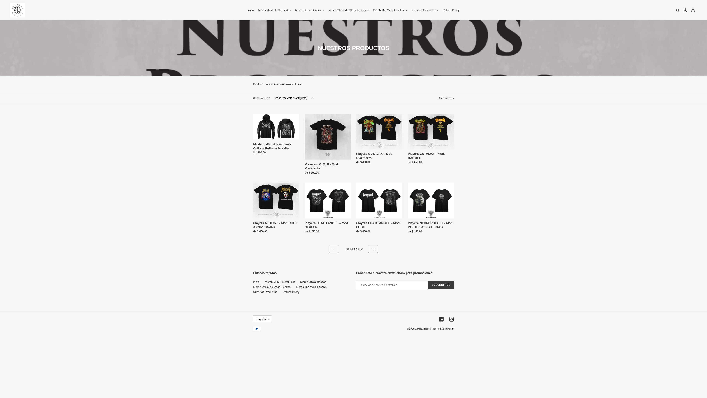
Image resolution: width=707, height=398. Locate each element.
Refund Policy (291, 292)
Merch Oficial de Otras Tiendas (272, 286)
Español (261, 319)
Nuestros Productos (265, 292)
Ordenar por (261, 98)
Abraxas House (423, 329)
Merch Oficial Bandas (313, 281)
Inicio (256, 281)
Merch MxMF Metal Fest (280, 281)
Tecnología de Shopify (443, 329)
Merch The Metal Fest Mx (311, 286)
